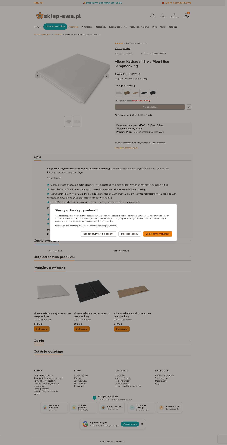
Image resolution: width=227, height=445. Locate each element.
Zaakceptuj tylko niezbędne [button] (98, 234)
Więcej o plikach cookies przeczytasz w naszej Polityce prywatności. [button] (86, 226)
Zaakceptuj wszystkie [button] (158, 234)
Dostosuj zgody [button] (129, 234)
